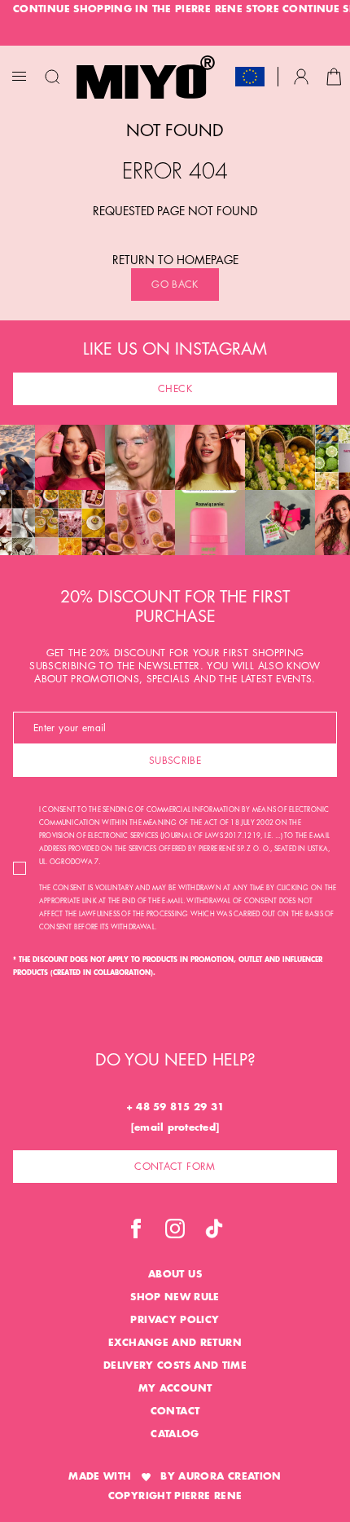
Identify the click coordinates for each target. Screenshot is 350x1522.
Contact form (174, 1166)
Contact (175, 1411)
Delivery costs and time (175, 1365)
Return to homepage (175, 260)
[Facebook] (136, 1228)
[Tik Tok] (214, 1228)
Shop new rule (175, 1297)
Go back (175, 284)
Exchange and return (175, 1343)
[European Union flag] (250, 76)
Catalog (175, 1434)
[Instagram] (175, 1228)
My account (175, 1388)
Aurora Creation (229, 1476)
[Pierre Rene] (146, 77)
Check (175, 389)
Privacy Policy (174, 1320)
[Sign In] (301, 76)
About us (175, 1274)
